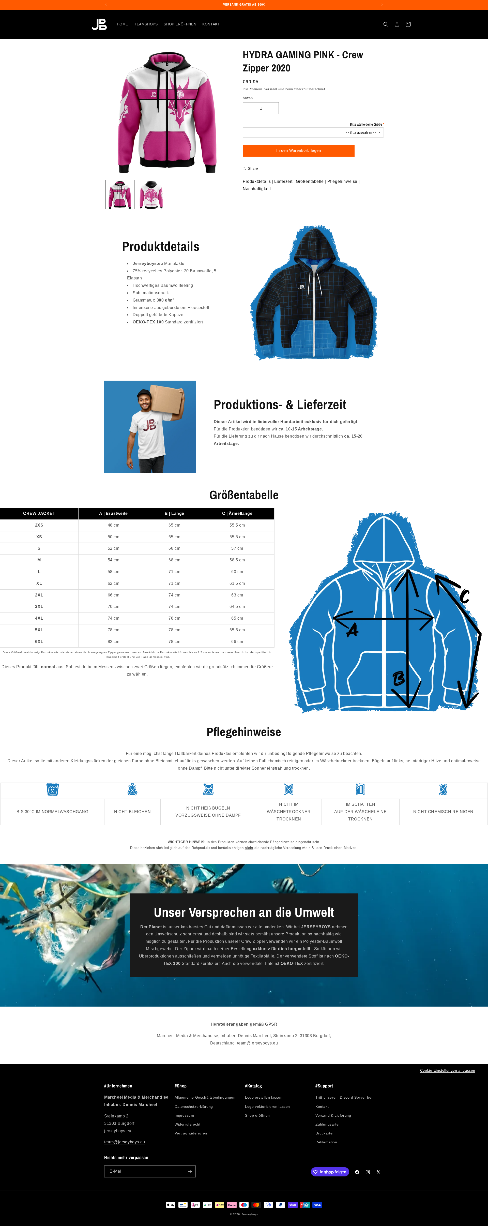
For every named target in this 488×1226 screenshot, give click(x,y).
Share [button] (253, 168)
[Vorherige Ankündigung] (106, 5)
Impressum (184, 1115)
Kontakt (322, 1106)
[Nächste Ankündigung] (382, 5)
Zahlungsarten (328, 1124)
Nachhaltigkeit (257, 189)
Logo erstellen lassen (264, 1097)
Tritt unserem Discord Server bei (343, 1097)
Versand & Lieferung (333, 1115)
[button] (385, 24)
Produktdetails (257, 181)
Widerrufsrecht (187, 1124)
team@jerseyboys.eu (124, 1142)
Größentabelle (310, 181)
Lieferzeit (283, 181)
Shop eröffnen (257, 1115)
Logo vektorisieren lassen (267, 1106)
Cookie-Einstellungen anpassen (447, 1070)
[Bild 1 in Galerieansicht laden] (119, 194)
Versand (270, 89)
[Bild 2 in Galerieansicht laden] (151, 194)
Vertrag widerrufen (191, 1133)
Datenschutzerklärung (194, 1106)
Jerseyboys (250, 1214)
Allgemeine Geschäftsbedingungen (205, 1097)
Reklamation (326, 1142)
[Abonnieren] (189, 1171)
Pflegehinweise (342, 181)
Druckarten (325, 1133)
